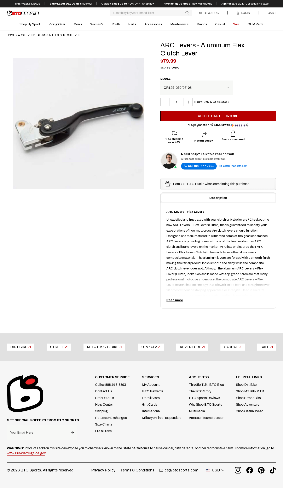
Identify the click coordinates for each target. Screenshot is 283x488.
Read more (174, 300)
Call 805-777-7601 (201, 165)
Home (11, 35)
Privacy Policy (103, 470)
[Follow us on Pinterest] (261, 470)
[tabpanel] (218, 256)
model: (165, 78)
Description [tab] (218, 198)
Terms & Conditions (137, 470)
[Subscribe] (72, 432)
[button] (218, 125)
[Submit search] (187, 13)
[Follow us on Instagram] (238, 470)
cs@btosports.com (235, 166)
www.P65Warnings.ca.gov (26, 453)
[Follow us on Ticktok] (273, 470)
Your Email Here (21, 432)
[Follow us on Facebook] (249, 470)
